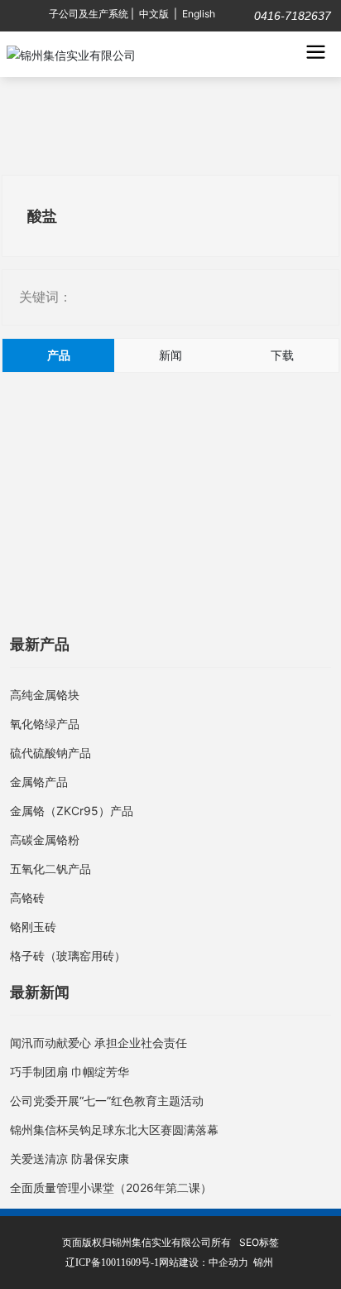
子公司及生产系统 (88, 13)
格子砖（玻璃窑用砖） (68, 956)
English (198, 13)
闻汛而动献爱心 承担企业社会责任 (98, 1043)
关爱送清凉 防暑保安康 (69, 1158)
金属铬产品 (39, 782)
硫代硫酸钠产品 (50, 753)
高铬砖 (27, 898)
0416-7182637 (291, 15)
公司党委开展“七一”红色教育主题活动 (107, 1100)
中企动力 (228, 1262)
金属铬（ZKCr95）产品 (71, 811)
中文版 (154, 13)
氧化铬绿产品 (44, 724)
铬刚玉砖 (33, 927)
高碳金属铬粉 (44, 840)
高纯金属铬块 (44, 695)
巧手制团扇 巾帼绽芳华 (69, 1072)
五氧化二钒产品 (50, 869)
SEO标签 (259, 1242)
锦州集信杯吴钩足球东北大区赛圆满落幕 (114, 1129)
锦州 (263, 1262)
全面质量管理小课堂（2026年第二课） (111, 1187)
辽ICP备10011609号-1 (112, 1262)
